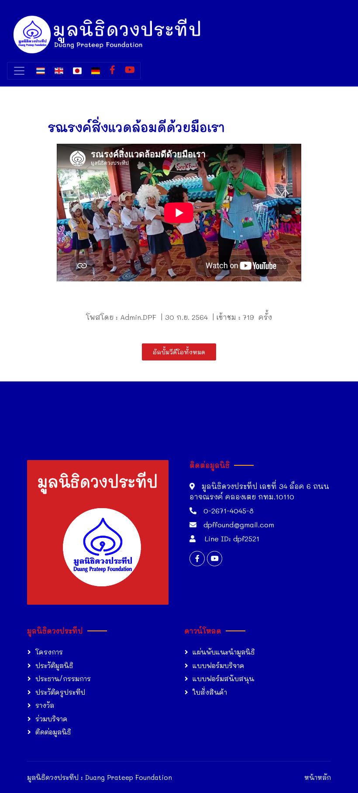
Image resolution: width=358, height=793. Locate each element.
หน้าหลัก (317, 777)
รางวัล (44, 705)
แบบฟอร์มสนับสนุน (223, 678)
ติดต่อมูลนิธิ (53, 731)
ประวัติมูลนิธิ (54, 665)
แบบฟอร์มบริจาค (218, 665)
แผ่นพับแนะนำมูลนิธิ (224, 652)
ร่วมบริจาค (51, 718)
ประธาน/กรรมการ (63, 678)
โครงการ (49, 652)
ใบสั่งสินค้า (210, 692)
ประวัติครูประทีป (60, 692)
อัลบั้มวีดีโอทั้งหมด (179, 352)
